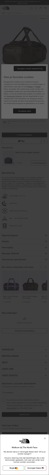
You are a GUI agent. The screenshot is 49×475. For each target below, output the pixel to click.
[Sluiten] (45, 438)
